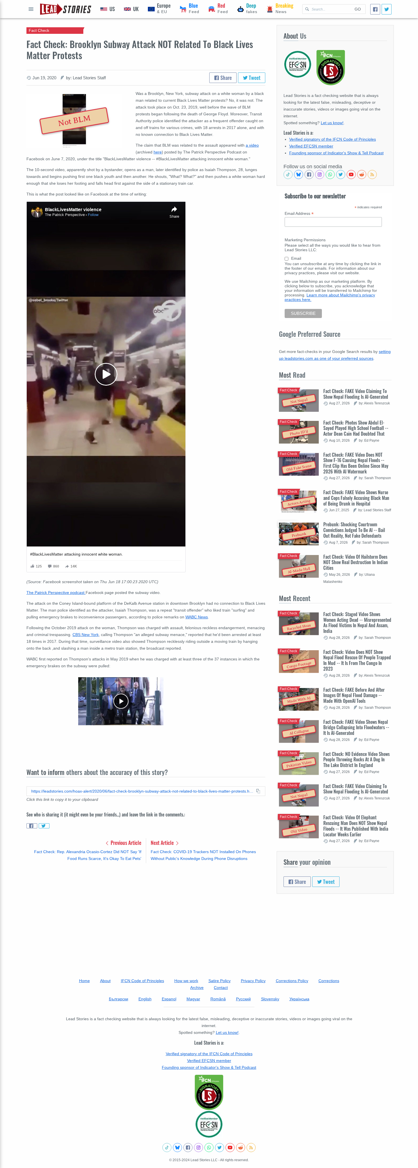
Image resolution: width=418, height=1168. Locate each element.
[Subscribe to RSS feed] (372, 174)
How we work (186, 980)
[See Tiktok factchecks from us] (288, 174)
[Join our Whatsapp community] (330, 174)
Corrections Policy (292, 980)
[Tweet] (387, 9)
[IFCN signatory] (209, 1092)
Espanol (169, 999)
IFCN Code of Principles (142, 980)
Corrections (328, 980)
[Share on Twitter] (44, 825)
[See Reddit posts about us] (361, 174)
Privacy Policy (253, 980)
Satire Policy (219, 980)
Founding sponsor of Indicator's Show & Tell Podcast (336, 153)
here (158, 152)
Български (118, 999)
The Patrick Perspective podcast (56, 592)
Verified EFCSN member (311, 146)
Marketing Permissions (305, 240)
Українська (299, 999)
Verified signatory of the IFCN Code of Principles (332, 139)
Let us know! (332, 122)
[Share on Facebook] (31, 825)
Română (218, 999)
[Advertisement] (145, 912)
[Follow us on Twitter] (340, 174)
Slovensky (270, 999)
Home (84, 980)
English (145, 999)
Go (358, 9)
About (105, 980)
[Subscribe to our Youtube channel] (351, 174)
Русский (243, 999)
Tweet (254, 77)
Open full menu (31, 9)
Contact (221, 987)
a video (252, 145)
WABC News (196, 617)
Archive (197, 987)
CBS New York (86, 634)
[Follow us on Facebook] (309, 174)
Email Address (299, 213)
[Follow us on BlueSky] (298, 174)
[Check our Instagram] (319, 174)
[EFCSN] (209, 1124)
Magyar (193, 999)
